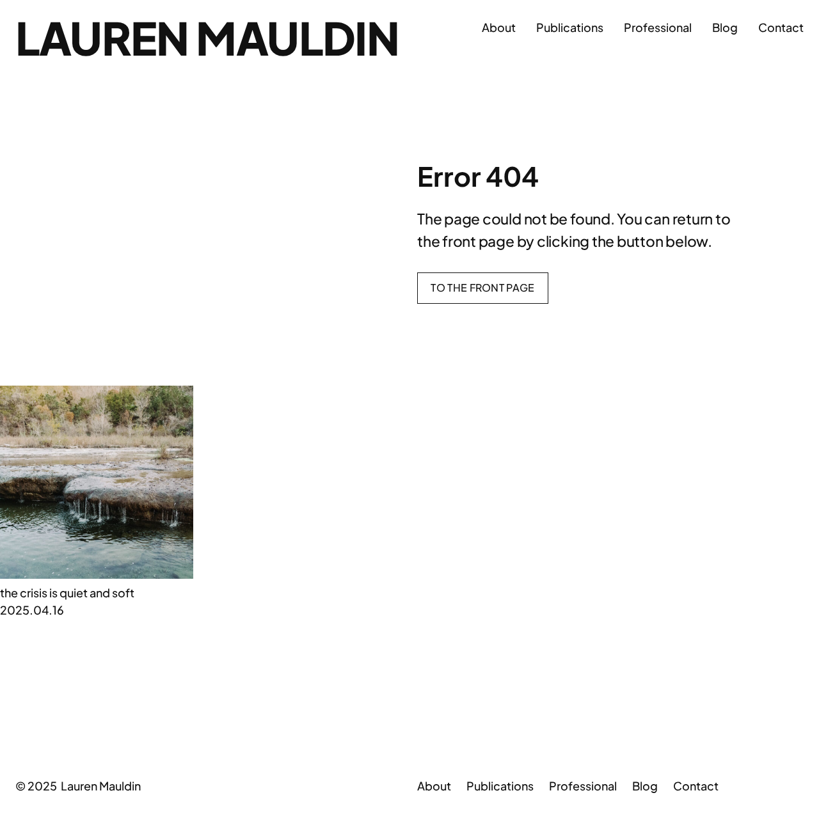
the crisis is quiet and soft (67, 592)
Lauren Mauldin (207, 37)
